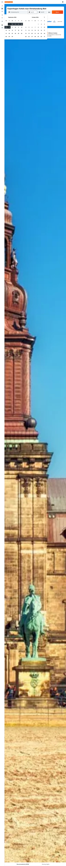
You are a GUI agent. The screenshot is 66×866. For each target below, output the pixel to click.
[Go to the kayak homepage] (9, 2)
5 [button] (21, 24)
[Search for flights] (2, 6)
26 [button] (21, 33)
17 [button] (15, 30)
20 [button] (32, 33)
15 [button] (9, 30)
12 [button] (21, 27)
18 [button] (18, 30)
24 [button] (15, 33)
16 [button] (12, 30)
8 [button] (9, 27)
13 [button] (32, 30)
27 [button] (32, 36)
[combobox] (18, 12)
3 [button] (15, 24)
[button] (2, 2)
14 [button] (6, 30)
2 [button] (12, 24)
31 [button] (44, 36)
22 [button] (9, 33)
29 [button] (9, 36)
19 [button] (21, 30)
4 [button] (18, 24)
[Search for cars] (2, 11)
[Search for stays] (2, 8)
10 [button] (15, 27)
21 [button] (6, 33)
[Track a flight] (2, 17)
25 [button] (18, 33)
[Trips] (2, 21)
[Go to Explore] (2, 15)
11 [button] (18, 27)
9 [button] (12, 27)
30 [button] (12, 36)
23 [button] (12, 33)
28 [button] (6, 36)
